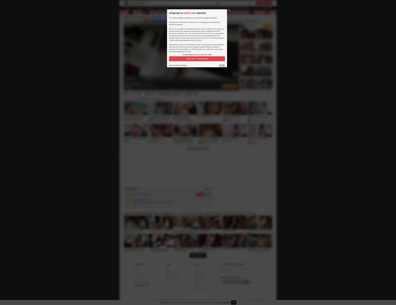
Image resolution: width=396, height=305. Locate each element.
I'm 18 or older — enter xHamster (197, 59)
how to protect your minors (178, 65)
